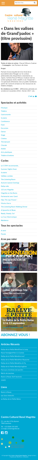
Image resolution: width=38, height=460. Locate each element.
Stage (3, 135)
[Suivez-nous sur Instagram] (6, 433)
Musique (4, 108)
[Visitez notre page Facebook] (2, 433)
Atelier (3, 149)
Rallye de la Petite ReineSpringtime (14, 366)
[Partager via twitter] (31, 96)
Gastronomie (6, 114)
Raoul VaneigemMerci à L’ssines (12, 353)
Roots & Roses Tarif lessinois (11, 377)
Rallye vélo (5, 186)
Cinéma (4, 138)
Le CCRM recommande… (10, 166)
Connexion (25, 457)
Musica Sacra (6, 203)
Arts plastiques (6, 152)
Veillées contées (7, 176)
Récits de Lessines (7, 373)
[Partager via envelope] (36, 96)
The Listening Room (8, 179)
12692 (3, 380)
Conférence (5, 121)
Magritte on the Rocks (9, 193)
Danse (3, 131)
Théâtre (4, 111)
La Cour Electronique (9, 217)
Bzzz (34, 455)
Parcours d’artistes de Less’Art (12, 370)
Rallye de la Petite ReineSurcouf (12, 356)
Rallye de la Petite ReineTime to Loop (14, 349)
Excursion (4, 128)
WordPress (19, 457)
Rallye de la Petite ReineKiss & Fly (13, 363)
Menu (3, 3)
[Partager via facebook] (29, 96)
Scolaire (4, 118)
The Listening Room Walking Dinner (14, 207)
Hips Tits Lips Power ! (9, 200)
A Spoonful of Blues (8, 210)
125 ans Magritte (7, 190)
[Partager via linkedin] (33, 96)
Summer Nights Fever (9, 169)
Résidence (4, 220)
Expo (3, 125)
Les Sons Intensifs (7, 395)
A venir (3, 230)
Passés (3, 234)
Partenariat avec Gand (9, 196)
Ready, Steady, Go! (8, 213)
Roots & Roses (6, 392)
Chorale (4, 145)
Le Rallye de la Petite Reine (11, 399)
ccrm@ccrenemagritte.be (10, 428)
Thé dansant (5, 142)
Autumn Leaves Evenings (10, 183)
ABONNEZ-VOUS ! (15, 335)
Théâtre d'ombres (7, 155)
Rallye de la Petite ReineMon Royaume (15, 360)
